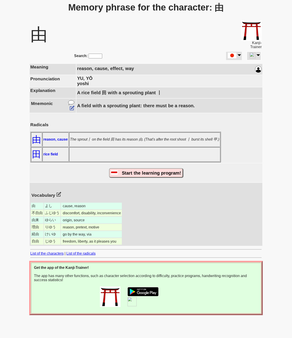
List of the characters (47, 253)
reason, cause (55, 139)
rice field (50, 154)
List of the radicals (81, 253)
